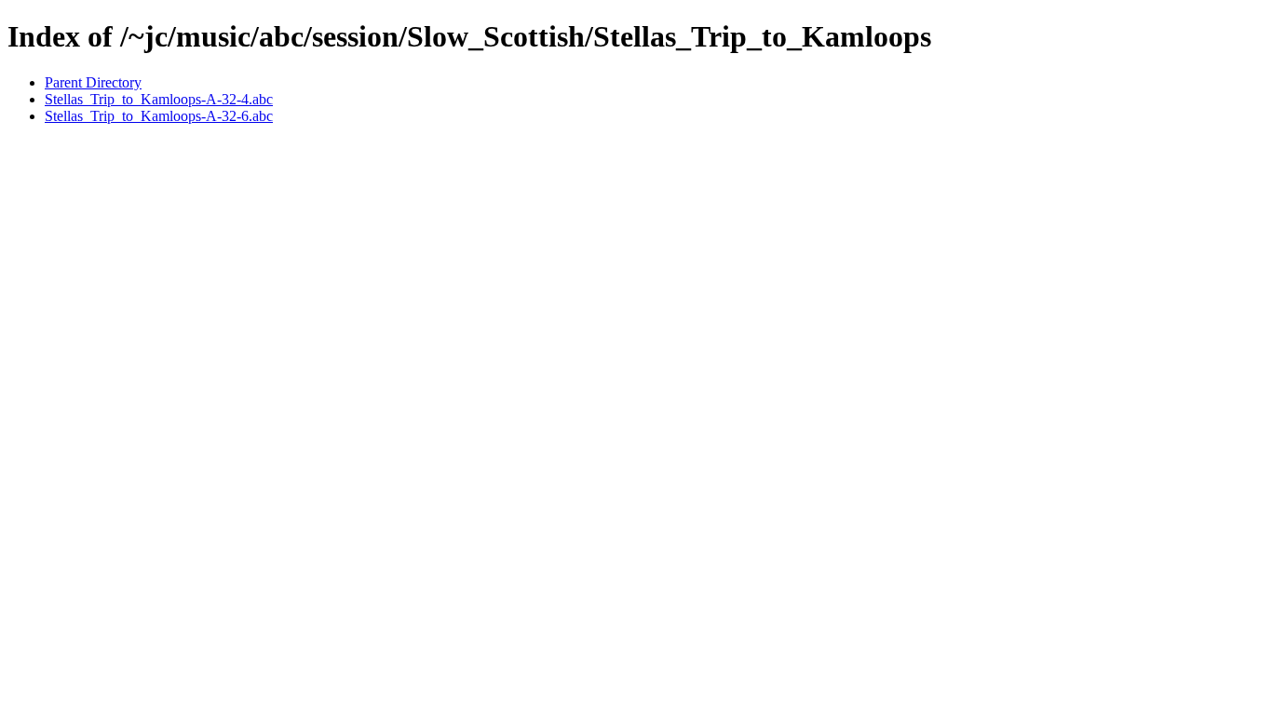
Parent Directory (93, 82)
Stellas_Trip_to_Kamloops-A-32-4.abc (159, 99)
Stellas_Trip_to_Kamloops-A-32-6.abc (159, 116)
